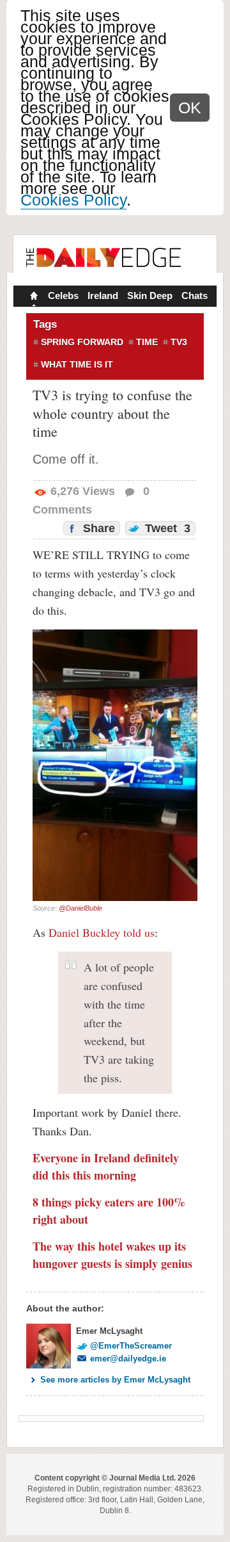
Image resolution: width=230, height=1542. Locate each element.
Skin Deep (149, 295)
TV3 (179, 342)
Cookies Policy (73, 200)
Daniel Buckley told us (102, 932)
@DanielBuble (80, 908)
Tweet (166, 528)
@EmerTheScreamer (131, 1346)
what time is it (77, 364)
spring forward (82, 342)
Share (97, 528)
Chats (194, 295)
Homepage (32, 297)
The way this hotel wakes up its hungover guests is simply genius (112, 1255)
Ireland (103, 295)
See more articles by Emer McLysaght (115, 1379)
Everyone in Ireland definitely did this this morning (106, 1166)
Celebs (63, 295)
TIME (147, 342)
